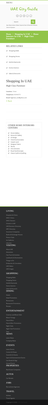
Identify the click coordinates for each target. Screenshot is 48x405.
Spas (7, 332)
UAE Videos (9, 266)
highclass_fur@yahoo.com (19, 98)
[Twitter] (20, 16)
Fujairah (22, 25)
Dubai (17, 25)
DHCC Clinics (10, 218)
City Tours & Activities (13, 255)
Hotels (8, 295)
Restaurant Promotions (13, 303)
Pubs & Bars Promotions (13, 323)
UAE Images (10, 269)
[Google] (24, 16)
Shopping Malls (14, 51)
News (9, 334)
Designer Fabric (16, 144)
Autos (9, 374)
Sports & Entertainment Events (15, 358)
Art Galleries (10, 240)
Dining (10, 291)
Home (8, 34)
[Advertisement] (24, 182)
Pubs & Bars (10, 320)
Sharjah (35, 25)
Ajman (14, 25)
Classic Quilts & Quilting (18, 153)
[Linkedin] (27, 16)
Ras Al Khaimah (28, 25)
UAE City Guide (22, 402)
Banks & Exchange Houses (14, 235)
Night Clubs (9, 326)
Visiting (11, 245)
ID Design (14, 137)
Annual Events (10, 363)
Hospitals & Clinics (12, 215)
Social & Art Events (12, 355)
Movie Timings (10, 318)
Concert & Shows (11, 352)
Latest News (10, 338)
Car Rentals (9, 378)
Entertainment (15, 310)
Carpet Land (15, 142)
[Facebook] (17, 16)
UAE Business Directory (13, 226)
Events (10, 345)
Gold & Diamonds (14, 62)
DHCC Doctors (10, 221)
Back (10, 101)
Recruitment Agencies (13, 387)
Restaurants (10, 301)
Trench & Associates (17, 140)
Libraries (9, 243)
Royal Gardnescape (17, 151)
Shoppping (12, 273)
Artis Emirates (15, 149)
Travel (10, 391)
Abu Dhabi (9, 25)
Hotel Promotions (11, 298)
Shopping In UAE (22, 34)
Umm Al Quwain (10, 27)
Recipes (8, 306)
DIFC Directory (10, 229)
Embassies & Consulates (13, 263)
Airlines (8, 395)
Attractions (9, 252)
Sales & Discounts (14, 73)
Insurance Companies (13, 232)
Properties (12, 365)
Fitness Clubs (10, 237)
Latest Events (10, 349)
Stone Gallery (15, 133)
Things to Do (10, 260)
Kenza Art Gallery (16, 135)
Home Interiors (14, 68)
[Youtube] (30, 16)
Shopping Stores (14, 56)
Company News (11, 341)
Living (10, 211)
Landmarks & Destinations (14, 258)
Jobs (8, 382)
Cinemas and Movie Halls (14, 315)
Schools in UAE (10, 223)
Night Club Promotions (13, 329)
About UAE (9, 249)
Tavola (13, 146)
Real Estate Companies (13, 370)
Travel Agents (10, 398)
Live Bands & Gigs (11, 360)
